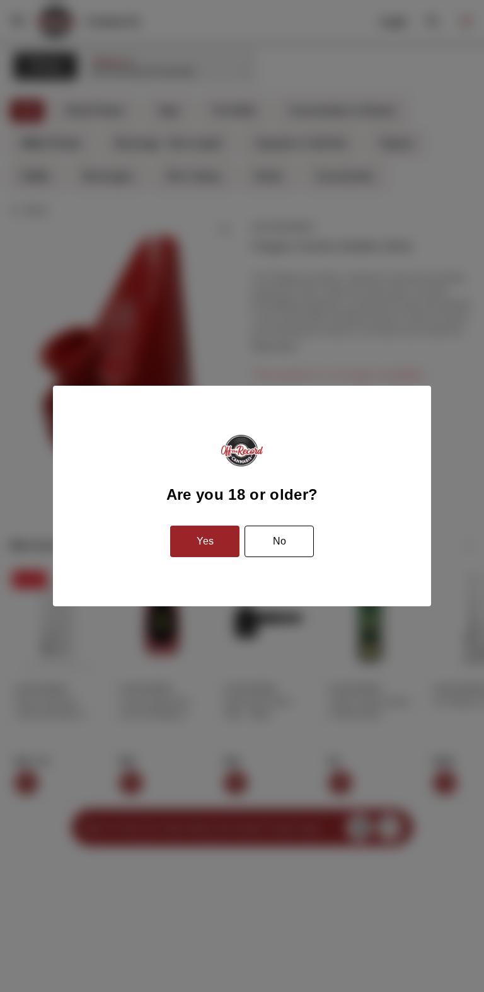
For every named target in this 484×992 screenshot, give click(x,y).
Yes (205, 541)
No (279, 541)
